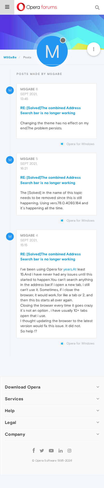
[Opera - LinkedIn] (60, 450)
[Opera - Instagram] (69, 450)
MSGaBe (27, 89)
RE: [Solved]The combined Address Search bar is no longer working (50, 110)
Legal (10, 422)
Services (14, 398)
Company (15, 434)
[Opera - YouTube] (51, 450)
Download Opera (22, 386)
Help (10, 410)
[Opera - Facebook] (33, 451)
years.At (69, 269)
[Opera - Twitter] (41, 450)
